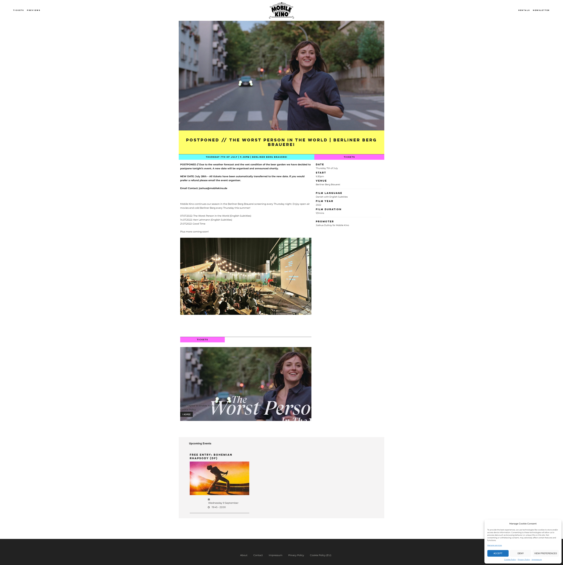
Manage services (494, 545)
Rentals (524, 10)
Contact (258, 555)
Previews (33, 10)
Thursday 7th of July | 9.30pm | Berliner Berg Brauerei (246, 157)
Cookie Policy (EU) (320, 555)
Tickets (18, 10)
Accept (498, 553)
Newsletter (541, 10)
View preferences (545, 553)
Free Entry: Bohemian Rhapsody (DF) (211, 456)
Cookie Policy (510, 559)
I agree (186, 414)
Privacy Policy (524, 559)
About (243, 555)
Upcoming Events (200, 443)
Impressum (537, 559)
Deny (521, 553)
